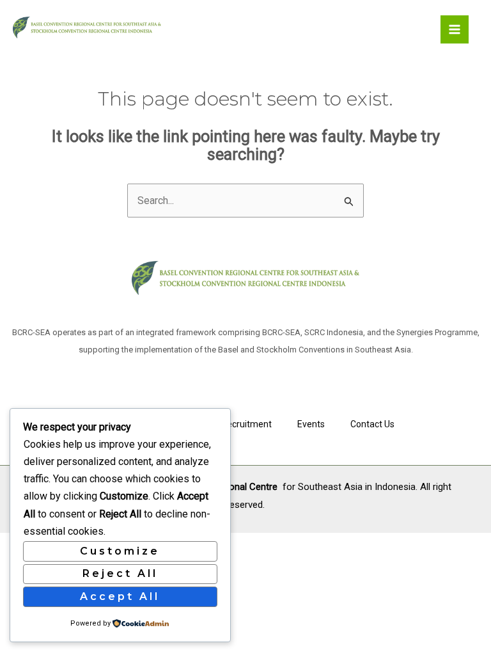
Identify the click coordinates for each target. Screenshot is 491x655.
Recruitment (246, 424)
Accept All (120, 596)
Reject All (120, 573)
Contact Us (372, 424)
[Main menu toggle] (454, 29)
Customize (120, 551)
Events (311, 424)
